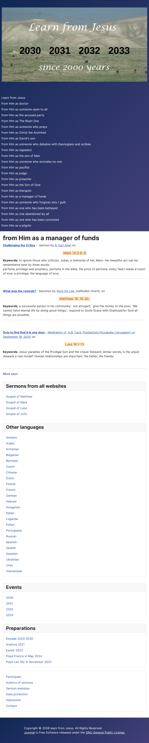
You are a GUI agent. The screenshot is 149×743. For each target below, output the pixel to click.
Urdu (9, 565)
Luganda (12, 519)
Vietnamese (14, 571)
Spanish (11, 542)
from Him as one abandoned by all (25, 214)
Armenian (12, 449)
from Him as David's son (18, 138)
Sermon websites (18, 688)
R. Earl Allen (62, 245)
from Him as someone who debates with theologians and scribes (46, 144)
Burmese (12, 461)
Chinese (11, 472)
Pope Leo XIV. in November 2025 (29, 662)
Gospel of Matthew (19, 396)
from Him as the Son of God (20, 185)
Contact (11, 706)
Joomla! (29, 732)
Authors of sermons (19, 682)
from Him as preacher (16, 179)
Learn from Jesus (13, 97)
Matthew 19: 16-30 (74, 298)
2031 (9, 603)
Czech (10, 466)
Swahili (11, 548)
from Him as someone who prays (24, 127)
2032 (9, 609)
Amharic (11, 437)
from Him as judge (14, 173)
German (11, 495)
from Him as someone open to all (24, 109)
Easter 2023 (14, 650)
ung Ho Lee (66, 291)
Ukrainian (12, 559)
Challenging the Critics (19, 245)
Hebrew (11, 501)
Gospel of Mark (16, 402)
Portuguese (14, 530)
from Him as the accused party (22, 115)
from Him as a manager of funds (23, 196)
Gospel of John (16, 414)
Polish (10, 524)
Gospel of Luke (16, 408)
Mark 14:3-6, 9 (75, 253)
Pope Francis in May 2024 (24, 656)
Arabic (10, 443)
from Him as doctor (15, 103)
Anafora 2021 (15, 644)
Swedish (11, 553)
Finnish (10, 484)
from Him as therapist (16, 190)
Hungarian (13, 507)
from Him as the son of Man (20, 156)
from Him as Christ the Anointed (23, 132)
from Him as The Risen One (20, 121)
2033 (9, 615)
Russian (11, 536)
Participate (13, 677)
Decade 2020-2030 (19, 638)
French (10, 490)
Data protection (17, 694)
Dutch (10, 478)
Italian (10, 513)
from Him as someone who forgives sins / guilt (33, 202)
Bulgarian (12, 455)
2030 (9, 597)
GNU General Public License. (105, 732)
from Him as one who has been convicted (30, 219)
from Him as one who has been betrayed (29, 208)
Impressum (13, 700)
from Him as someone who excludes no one (31, 161)
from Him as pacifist (15, 167)
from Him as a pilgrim (16, 225)
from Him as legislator (16, 150)
